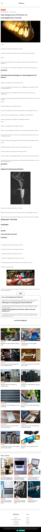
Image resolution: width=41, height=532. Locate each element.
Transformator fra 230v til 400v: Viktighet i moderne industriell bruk (10, 447)
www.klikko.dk (17, 524)
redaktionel (3, 9)
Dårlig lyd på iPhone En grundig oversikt (33, 501)
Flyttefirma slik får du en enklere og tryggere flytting (9, 385)
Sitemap (27, 523)
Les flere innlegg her (20, 320)
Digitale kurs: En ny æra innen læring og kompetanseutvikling (30, 426)
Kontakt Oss (28, 522)
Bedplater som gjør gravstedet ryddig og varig (10, 344)
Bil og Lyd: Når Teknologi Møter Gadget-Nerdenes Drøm (19, 501)
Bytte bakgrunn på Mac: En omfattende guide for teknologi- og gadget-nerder (20, 478)
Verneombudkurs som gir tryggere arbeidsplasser (29, 344)
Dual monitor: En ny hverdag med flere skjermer (29, 447)
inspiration (2, 340)
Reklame (27, 517)
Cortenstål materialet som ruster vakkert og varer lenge (30, 364)
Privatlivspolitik (22, 530)
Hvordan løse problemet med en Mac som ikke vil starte (6, 501)
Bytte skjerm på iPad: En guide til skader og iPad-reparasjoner (10, 426)
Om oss (27, 519)
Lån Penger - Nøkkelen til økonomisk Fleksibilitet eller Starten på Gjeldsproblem (7, 478)
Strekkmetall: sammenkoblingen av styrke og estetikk (10, 406)
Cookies (27, 520)
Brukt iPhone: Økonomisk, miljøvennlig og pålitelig (30, 406)
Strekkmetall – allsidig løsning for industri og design (30, 385)
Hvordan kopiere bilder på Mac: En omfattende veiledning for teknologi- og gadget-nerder (34, 478)
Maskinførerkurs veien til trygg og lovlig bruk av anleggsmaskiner (9, 364)
